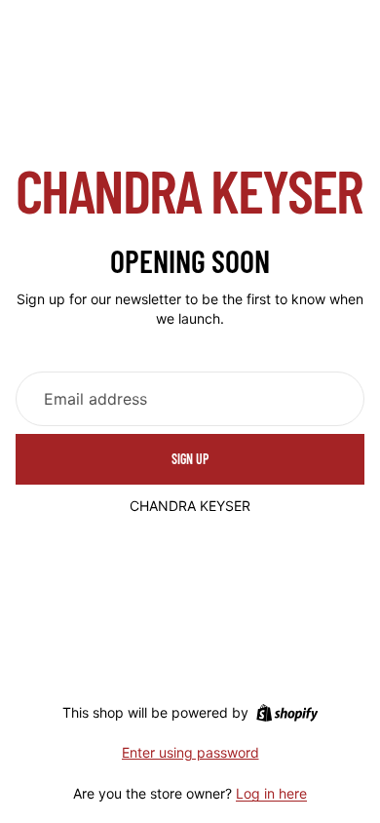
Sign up (190, 459)
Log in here (271, 793)
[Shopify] (287, 713)
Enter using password (190, 752)
